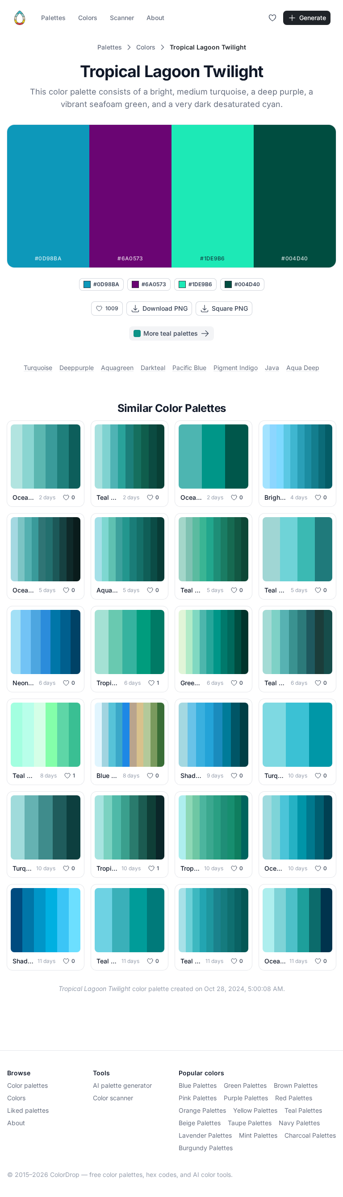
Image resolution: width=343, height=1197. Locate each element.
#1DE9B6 (200, 284)
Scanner (122, 17)
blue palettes (198, 1085)
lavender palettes (205, 1135)
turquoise (38, 367)
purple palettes (246, 1098)
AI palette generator (122, 1085)
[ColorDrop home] (20, 18)
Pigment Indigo (235, 367)
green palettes (245, 1085)
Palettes (53, 17)
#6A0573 (154, 284)
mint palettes (258, 1135)
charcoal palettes (310, 1135)
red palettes (293, 1098)
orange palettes (202, 1110)
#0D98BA (106, 284)
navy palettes (299, 1123)
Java (272, 367)
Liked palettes (28, 1110)
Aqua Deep (302, 367)
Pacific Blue (189, 367)
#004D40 (247, 284)
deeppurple (76, 367)
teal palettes (303, 1110)
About (155, 17)
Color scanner (113, 1098)
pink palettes (198, 1098)
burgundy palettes (206, 1148)
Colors (87, 17)
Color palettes (27, 1085)
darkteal (153, 367)
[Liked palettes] (272, 18)
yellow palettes (255, 1110)
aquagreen (117, 367)
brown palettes (296, 1085)
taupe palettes (250, 1123)
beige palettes (200, 1123)
